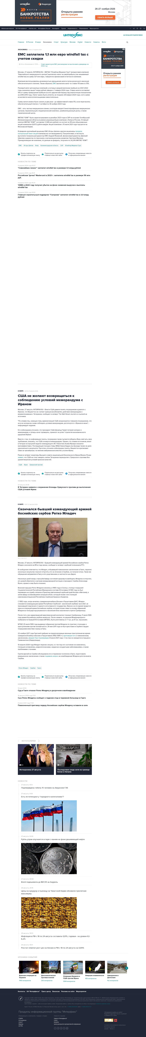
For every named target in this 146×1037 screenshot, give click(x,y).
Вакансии (56, 991)
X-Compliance (22, 1020)
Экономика (47, 42)
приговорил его (69, 636)
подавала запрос (51, 656)
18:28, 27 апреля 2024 (35, 49)
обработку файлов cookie (103, 1004)
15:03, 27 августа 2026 (33, 212)
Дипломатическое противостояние (48, 977)
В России (29, 42)
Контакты (21, 991)
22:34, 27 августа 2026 (31, 391)
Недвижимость (72, 28)
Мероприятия (94, 28)
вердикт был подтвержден (39, 638)
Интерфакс (73, 35)
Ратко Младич (23, 668)
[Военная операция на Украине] (29, 973)
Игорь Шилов (28, 145)
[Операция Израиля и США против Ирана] (73, 974)
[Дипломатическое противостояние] (51, 973)
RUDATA (56, 1022)
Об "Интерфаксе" (21, 28)
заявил (20, 457)
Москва (72, 42)
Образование (83, 28)
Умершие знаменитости (94, 976)
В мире (38, 42)
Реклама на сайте (67, 991)
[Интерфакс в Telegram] (58, 1028)
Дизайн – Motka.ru (109, 1029)
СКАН (55, 1020)
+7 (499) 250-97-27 (86, 1007)
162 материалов (112, 980)
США (20, 465)
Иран (26, 465)
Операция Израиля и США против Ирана (71, 977)
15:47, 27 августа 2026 (31, 504)
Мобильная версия (7, 28)
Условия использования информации (115, 1025)
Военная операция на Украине (27, 977)
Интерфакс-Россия (44, 28)
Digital (80, 42)
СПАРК (21, 1018)
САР (61, 145)
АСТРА (21, 1026)
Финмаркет (55, 28)
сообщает (42, 277)
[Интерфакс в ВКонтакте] (61, 1028)
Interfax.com (32, 28)
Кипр (37, 145)
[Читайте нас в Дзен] (55, 1028)
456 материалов (90, 978)
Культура (64, 42)
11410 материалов (25, 980)
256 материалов (46, 980)
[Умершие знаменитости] (95, 973)
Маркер (21, 1024)
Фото (104, 42)
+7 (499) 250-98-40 (72, 1007)
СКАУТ (21, 1022)
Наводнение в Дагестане (112, 977)
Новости (88, 42)
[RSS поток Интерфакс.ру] (64, 1028)
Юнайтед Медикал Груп (73, 145)
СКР (29, 305)
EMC (54, 84)
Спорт (56, 42)
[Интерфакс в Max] (67, 1028)
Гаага (39, 668)
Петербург (22, 305)
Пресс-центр (46, 991)
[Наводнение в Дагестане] (117, 973)
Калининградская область (49, 145)
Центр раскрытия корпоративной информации (67, 1024)
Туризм (63, 28)
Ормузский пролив (36, 465)
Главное (21, 42)
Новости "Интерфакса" (60, 1018)
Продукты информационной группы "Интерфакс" (48, 1011)
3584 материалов (69, 981)
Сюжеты (96, 42)
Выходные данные (109, 1027)
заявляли (79, 298)
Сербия (32, 668)
